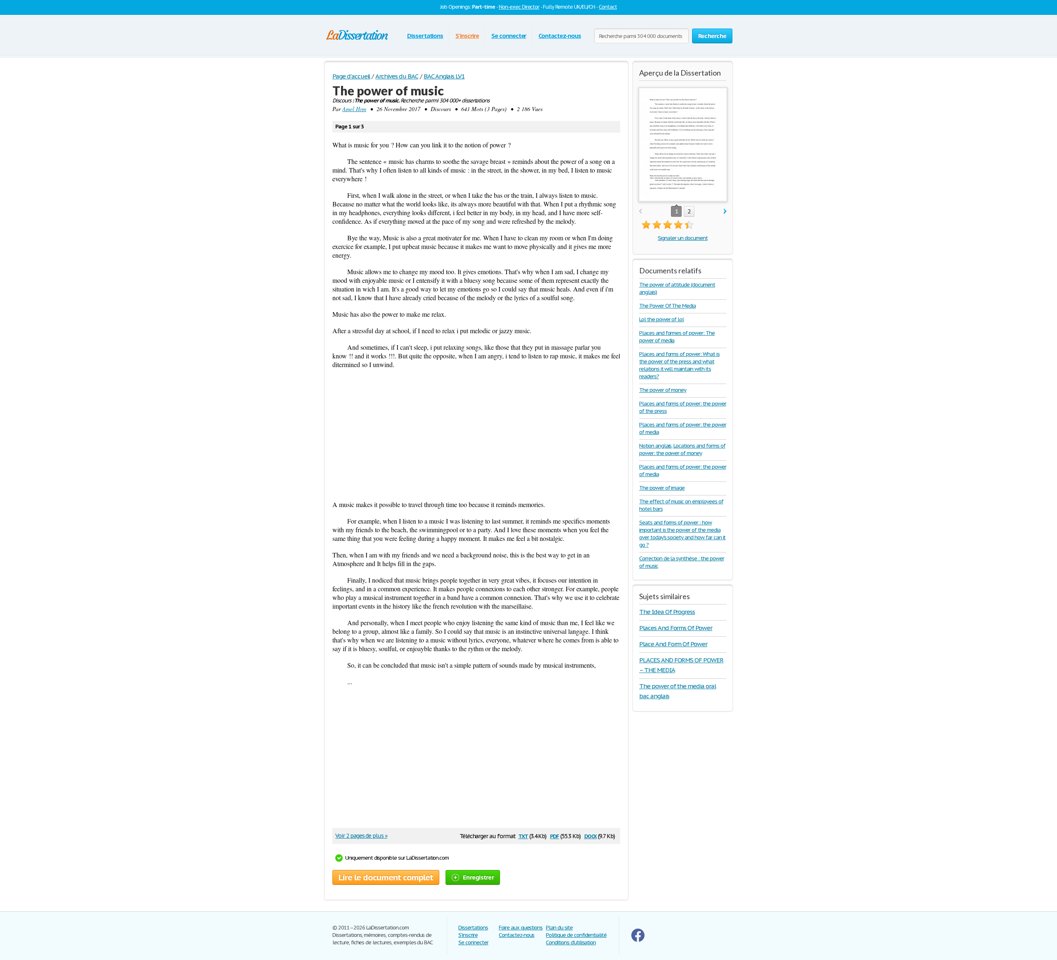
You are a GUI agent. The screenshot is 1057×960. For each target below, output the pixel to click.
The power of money (662, 389)
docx (590, 835)
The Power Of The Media (667, 305)
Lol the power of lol (661, 319)
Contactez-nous (559, 36)
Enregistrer (478, 877)
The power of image (662, 487)
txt (523, 835)
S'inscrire (467, 36)
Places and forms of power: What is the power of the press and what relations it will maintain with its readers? (679, 365)
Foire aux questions (521, 927)
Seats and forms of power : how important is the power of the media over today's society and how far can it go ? (682, 533)
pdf (554, 835)
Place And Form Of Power (673, 644)
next (725, 212)
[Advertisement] (476, 434)
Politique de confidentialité (576, 935)
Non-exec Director (519, 6)
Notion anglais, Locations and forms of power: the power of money (682, 449)
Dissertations (425, 36)
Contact (608, 6)
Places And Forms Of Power (675, 628)
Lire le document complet (386, 877)
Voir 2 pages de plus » (361, 835)
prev (640, 212)
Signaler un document (682, 238)
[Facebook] (638, 939)
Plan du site (559, 927)
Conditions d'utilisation (571, 942)
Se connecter (508, 36)
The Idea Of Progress (667, 612)
